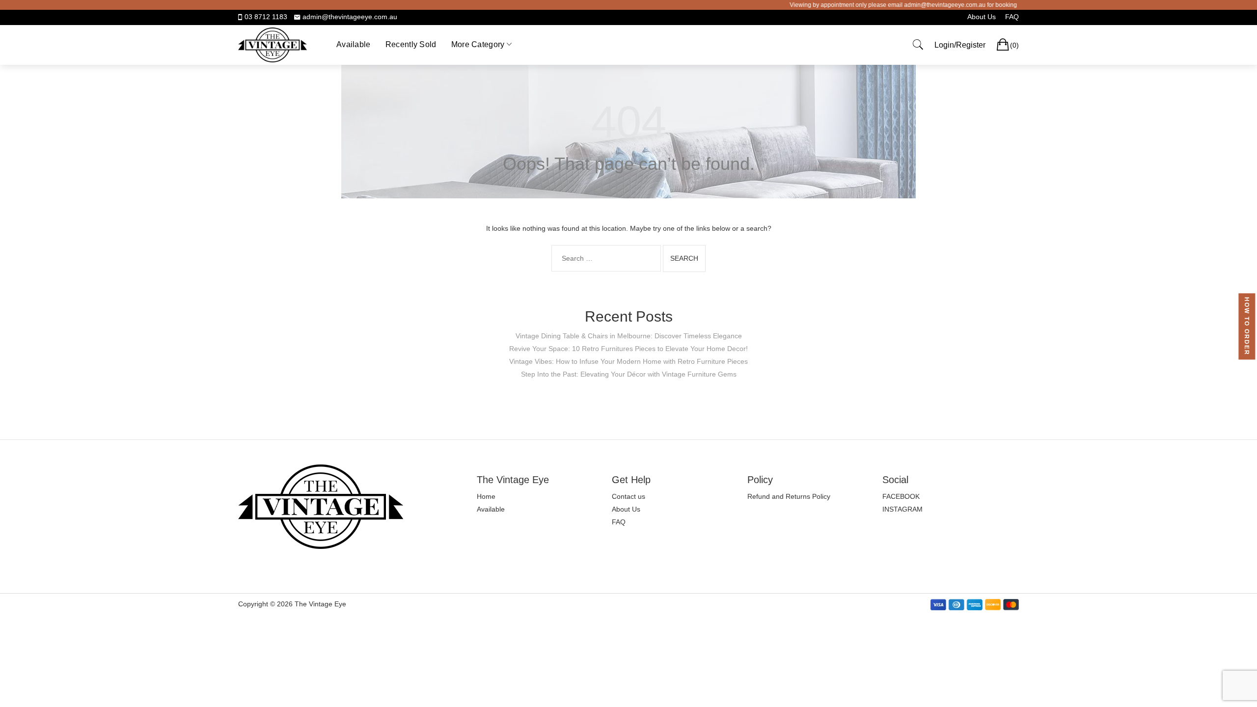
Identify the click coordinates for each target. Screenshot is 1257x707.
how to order (1246, 326)
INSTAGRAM (902, 509)
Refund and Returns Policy (788, 496)
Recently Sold (411, 44)
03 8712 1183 (266, 17)
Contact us (628, 496)
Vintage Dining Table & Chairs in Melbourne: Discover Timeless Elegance (629, 336)
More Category (478, 44)
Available (353, 44)
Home (486, 496)
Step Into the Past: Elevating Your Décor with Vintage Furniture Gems (629, 374)
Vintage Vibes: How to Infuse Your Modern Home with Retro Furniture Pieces (628, 361)
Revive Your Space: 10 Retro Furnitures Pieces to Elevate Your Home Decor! (628, 349)
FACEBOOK (901, 496)
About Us (981, 17)
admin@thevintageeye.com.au (349, 17)
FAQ (1012, 17)
